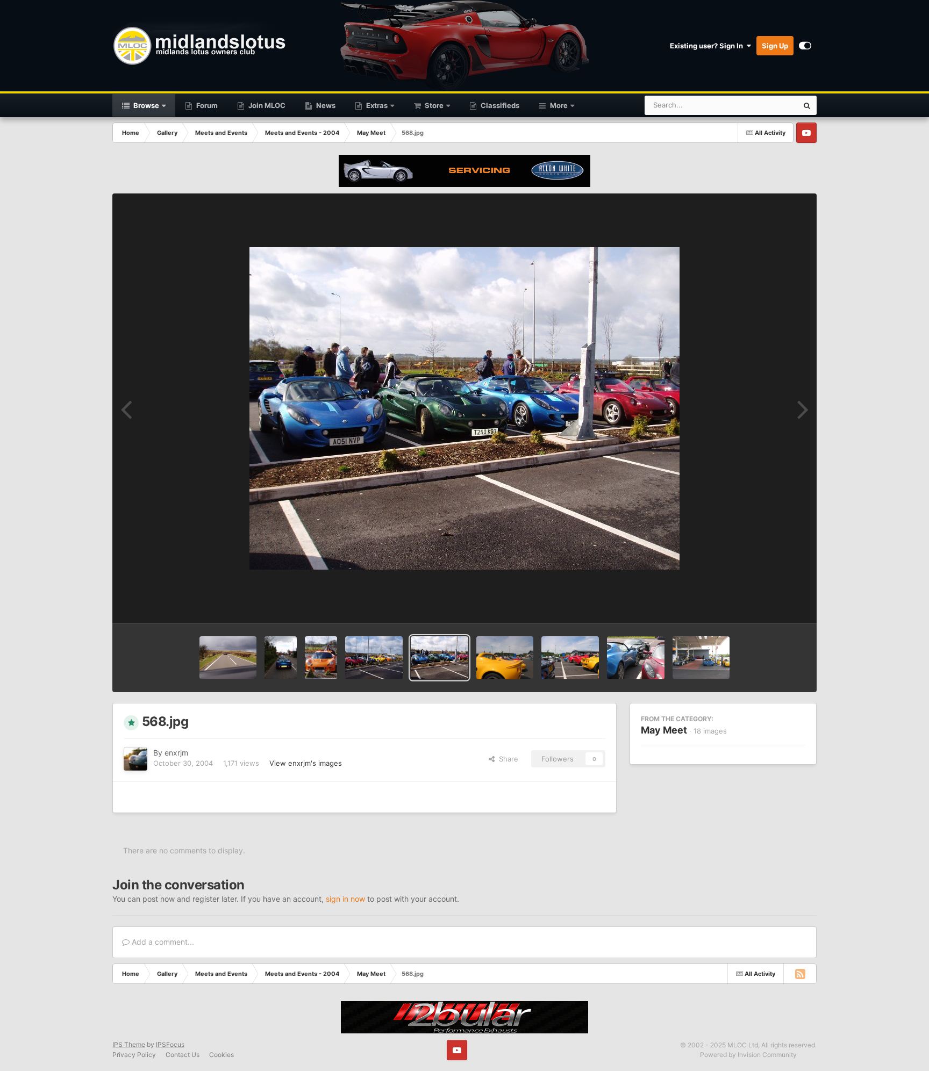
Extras (376, 105)
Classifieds (499, 105)
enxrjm (176, 752)
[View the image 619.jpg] (505, 657)
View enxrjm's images (305, 763)
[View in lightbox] (464, 408)
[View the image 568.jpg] (439, 657)
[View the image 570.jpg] (321, 657)
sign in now (345, 898)
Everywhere (765, 105)
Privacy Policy (134, 1055)
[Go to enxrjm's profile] (135, 759)
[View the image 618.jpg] (570, 657)
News (325, 105)
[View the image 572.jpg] (228, 657)
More (558, 105)
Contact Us (182, 1055)
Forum (206, 105)
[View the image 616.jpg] (701, 657)
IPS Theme (128, 1044)
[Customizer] (805, 45)
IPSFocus (170, 1044)
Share (506, 758)
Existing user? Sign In (708, 45)
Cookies (221, 1055)
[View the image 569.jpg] (374, 657)
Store (433, 105)
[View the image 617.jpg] (635, 657)
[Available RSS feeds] (800, 974)
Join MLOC (266, 105)
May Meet (664, 730)
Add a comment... (162, 941)
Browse (145, 105)
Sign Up (775, 45)
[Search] (807, 105)
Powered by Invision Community (748, 1055)
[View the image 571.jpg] (281, 657)
